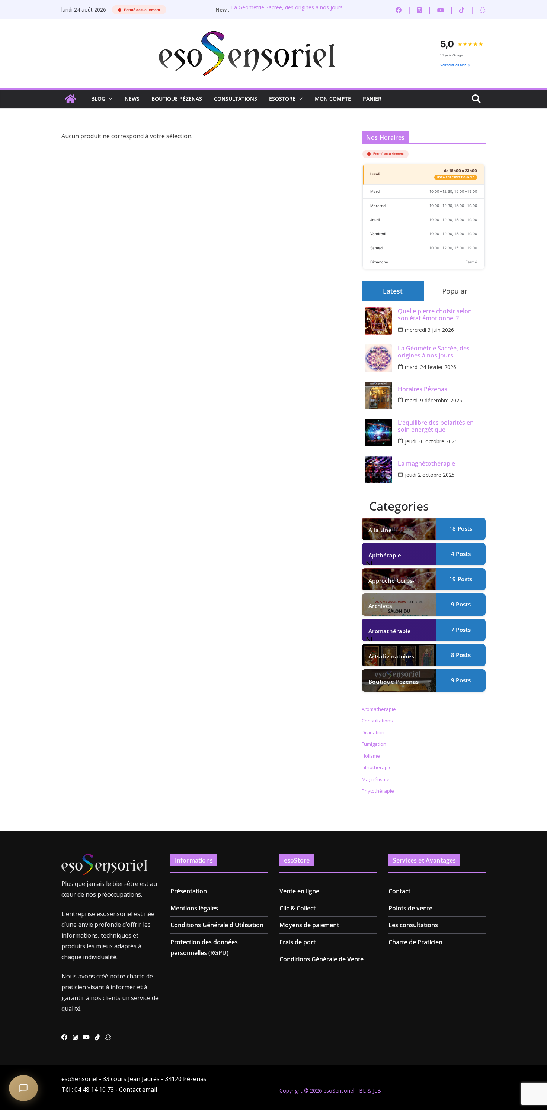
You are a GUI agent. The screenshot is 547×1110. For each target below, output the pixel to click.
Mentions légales (194, 908)
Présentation (188, 891)
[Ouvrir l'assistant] (23, 1088)
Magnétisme (376, 779)
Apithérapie (384, 555)
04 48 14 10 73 (94, 1089)
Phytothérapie (378, 790)
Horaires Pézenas (422, 389)
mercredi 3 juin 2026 (429, 329)
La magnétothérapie (426, 463)
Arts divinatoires (391, 656)
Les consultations (413, 925)
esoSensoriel (338, 1090)
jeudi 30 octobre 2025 (431, 441)
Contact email (138, 1089)
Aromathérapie (389, 631)
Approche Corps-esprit (391, 583)
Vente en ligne (299, 891)
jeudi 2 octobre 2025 (430, 474)
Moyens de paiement (309, 925)
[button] (109, 99)
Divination (373, 732)
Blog (98, 98)
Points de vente (410, 908)
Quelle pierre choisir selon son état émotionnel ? (435, 315)
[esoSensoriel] (70, 99)
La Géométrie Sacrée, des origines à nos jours (287, 9)
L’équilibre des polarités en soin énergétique (436, 426)
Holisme (371, 756)
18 (460, 528)
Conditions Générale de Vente (321, 959)
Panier (372, 98)
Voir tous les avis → (455, 65)
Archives (380, 605)
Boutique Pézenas (176, 98)
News (132, 98)
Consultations (235, 98)
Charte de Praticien (415, 942)
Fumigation (374, 744)
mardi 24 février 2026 (430, 366)
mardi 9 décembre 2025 (433, 400)
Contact (399, 891)
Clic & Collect (297, 908)
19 (460, 579)
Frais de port (297, 942)
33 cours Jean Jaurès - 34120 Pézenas (155, 1079)
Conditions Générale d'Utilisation (216, 925)
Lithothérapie (377, 767)
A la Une (380, 530)
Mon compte (333, 98)
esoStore (282, 98)
